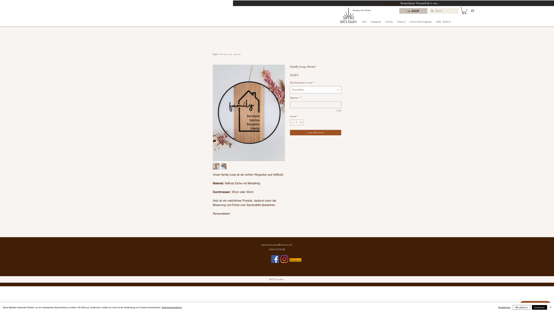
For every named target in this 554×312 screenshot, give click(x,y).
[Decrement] (292, 122)
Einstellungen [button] (504, 307)
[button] (464, 11)
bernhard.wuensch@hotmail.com (276, 244)
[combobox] (315, 89)
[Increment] (301, 122)
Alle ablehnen (521, 307)
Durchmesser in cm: (302, 82)
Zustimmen (539, 307)
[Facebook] (275, 259)
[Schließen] (550, 307)
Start (215, 54)
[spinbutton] (296, 122)
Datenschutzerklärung (172, 307)
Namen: (296, 97)
